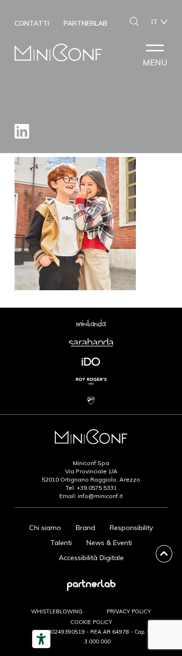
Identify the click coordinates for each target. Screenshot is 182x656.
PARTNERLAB (85, 23)
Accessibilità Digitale (91, 557)
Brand (85, 527)
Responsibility (131, 527)
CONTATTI (32, 23)
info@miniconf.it (100, 496)
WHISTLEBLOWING (57, 611)
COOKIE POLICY (91, 622)
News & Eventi (109, 542)
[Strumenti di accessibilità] (41, 639)
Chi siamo (45, 527)
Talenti (61, 542)
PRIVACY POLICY (129, 611)
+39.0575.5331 (97, 487)
